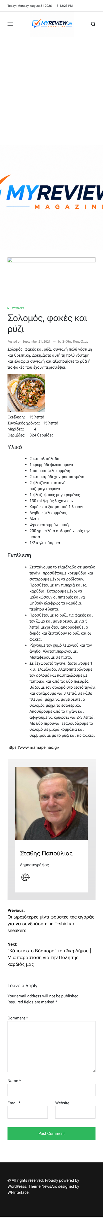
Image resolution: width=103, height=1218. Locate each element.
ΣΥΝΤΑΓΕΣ (18, 308)
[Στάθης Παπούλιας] (51, 803)
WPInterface (18, 1192)
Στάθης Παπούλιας (75, 341)
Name (14, 1080)
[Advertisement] (51, 90)
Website (62, 1103)
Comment (18, 1018)
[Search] (93, 24)
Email (14, 1103)
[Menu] (10, 24)
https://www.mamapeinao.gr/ (33, 747)
